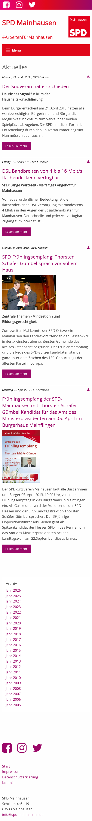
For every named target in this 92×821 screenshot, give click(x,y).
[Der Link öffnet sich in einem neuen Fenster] (7, 6)
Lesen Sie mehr (16, 146)
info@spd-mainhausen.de (22, 814)
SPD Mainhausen (29, 22)
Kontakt (8, 782)
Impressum (11, 771)
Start (6, 766)
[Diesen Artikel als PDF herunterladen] (88, 77)
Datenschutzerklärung (20, 777)
